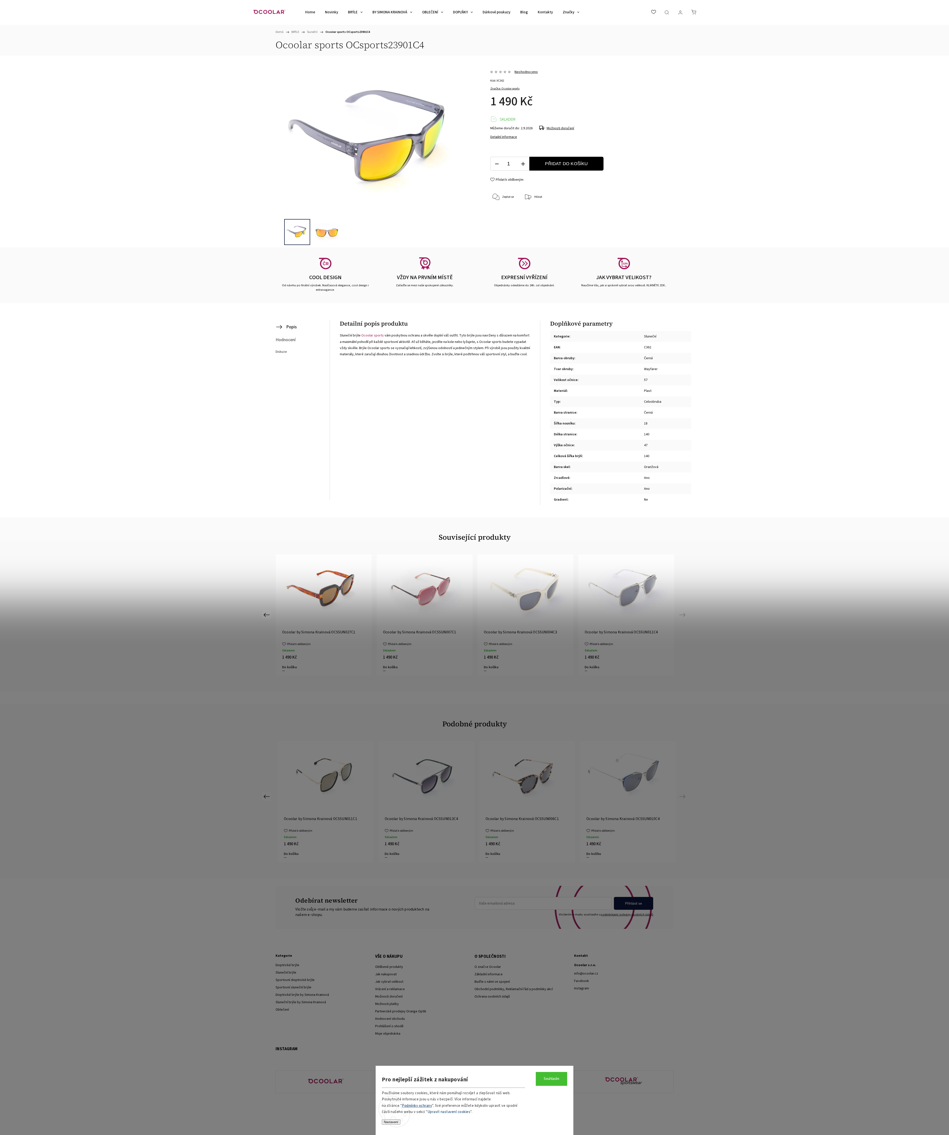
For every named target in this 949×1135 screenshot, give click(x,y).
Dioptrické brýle (287, 965)
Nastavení (391, 1122)
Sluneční (650, 336)
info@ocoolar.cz (586, 973)
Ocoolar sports (372, 335)
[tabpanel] (425, 615)
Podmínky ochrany (417, 1105)
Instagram (581, 988)
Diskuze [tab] (281, 351)
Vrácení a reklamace (390, 989)
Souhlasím (551, 1078)
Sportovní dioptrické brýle (295, 980)
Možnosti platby (387, 1003)
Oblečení (282, 1009)
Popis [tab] (291, 327)
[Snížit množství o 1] (497, 163)
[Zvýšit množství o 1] (523, 163)
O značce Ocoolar (487, 966)
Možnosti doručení (560, 128)
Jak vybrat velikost (389, 981)
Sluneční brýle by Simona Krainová (301, 1002)
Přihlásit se (633, 903)
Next (683, 614)
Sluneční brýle (286, 972)
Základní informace (488, 974)
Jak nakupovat (386, 974)
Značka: (504, 89)
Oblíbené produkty (389, 966)
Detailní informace (503, 136)
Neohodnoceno (526, 72)
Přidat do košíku (566, 163)
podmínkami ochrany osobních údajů (627, 914)
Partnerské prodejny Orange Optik (400, 1011)
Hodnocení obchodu (390, 1018)
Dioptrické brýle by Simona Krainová (302, 994)
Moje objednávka (387, 1033)
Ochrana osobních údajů (492, 996)
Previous (267, 614)
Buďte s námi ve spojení (492, 981)
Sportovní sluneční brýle (293, 987)
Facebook (581, 981)
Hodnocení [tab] (286, 340)
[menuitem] (310, 12)
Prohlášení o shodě (389, 1026)
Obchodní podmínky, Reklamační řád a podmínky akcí (513, 989)
